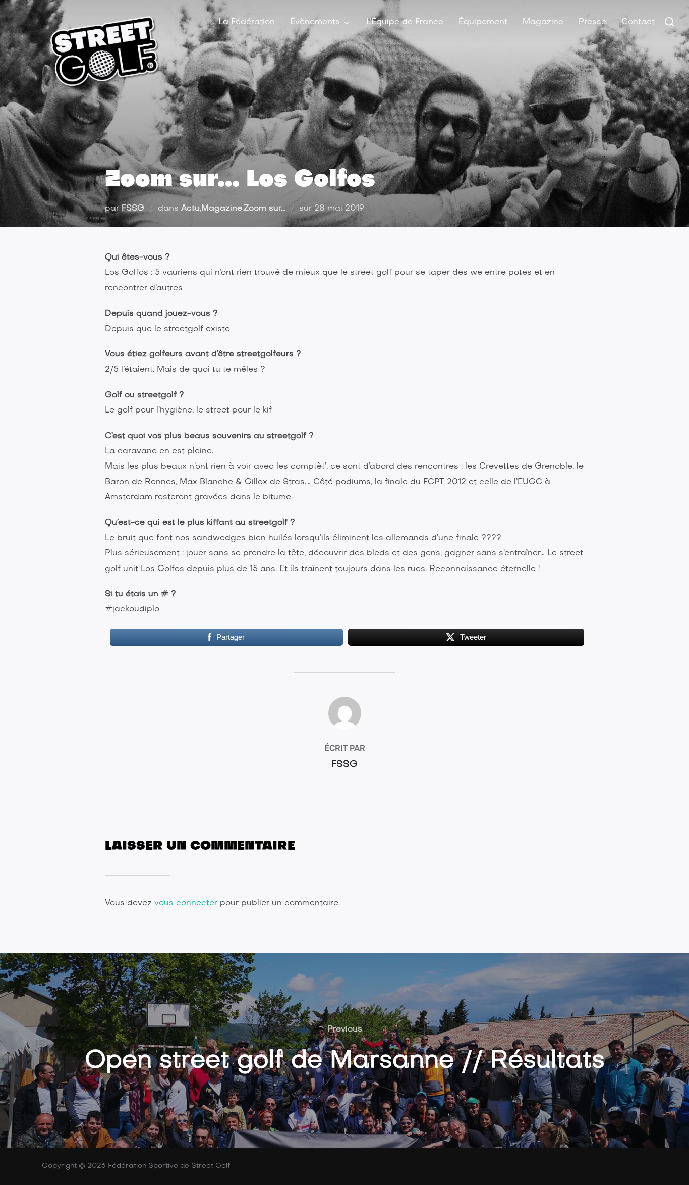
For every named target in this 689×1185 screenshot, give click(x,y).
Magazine (543, 22)
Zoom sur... (264, 208)
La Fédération (246, 22)
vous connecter (185, 903)
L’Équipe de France (404, 22)
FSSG (133, 208)
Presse (592, 22)
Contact (638, 22)
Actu (190, 208)
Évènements (315, 22)
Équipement (482, 22)
